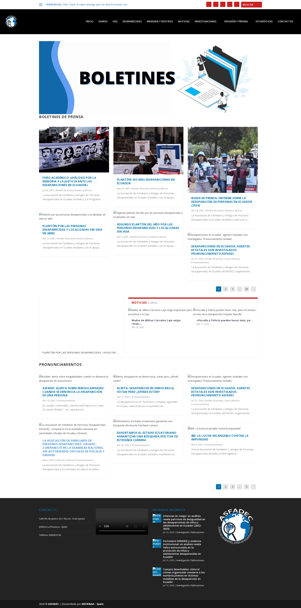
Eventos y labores (83, 190)
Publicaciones (197, 532)
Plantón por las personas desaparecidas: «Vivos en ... (81, 352)
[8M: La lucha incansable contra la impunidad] (223, 428)
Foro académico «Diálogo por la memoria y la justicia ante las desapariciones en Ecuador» (69, 181)
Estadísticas (264, 21)
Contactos (285, 21)
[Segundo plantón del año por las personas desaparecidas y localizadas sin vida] (148, 215)
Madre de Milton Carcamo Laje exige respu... (156, 322)
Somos (103, 21)
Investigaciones (205, 21)
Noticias (184, 21)
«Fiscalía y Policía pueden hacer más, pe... (224, 320)
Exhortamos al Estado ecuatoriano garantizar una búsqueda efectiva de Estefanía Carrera (147, 436)
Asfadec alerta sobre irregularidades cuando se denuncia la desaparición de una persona (73, 391)
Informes (60, 460)
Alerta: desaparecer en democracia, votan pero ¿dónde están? (146, 390)
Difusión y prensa (236, 21)
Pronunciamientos (200, 262)
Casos (227, 258)
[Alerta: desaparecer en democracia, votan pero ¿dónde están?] (148, 379)
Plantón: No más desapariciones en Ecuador (146, 181)
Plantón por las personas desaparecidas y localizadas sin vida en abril (72, 229)
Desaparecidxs (132, 21)
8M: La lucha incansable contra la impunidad (220, 437)
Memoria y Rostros (160, 21)
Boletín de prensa (65, 190)
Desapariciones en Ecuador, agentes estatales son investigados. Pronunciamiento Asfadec (220, 250)
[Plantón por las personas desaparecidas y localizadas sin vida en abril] (74, 217)
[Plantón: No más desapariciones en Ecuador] (148, 151)
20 (246, 289)
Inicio (89, 21)
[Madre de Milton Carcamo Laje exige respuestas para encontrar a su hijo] (160, 312)
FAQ (115, 21)
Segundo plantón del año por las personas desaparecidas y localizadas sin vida (148, 228)
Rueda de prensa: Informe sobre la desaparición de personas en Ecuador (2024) (221, 201)
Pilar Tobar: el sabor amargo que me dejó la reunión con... (96, 4)
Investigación (182, 532)
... (239, 289)
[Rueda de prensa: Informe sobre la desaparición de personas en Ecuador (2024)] (223, 160)
